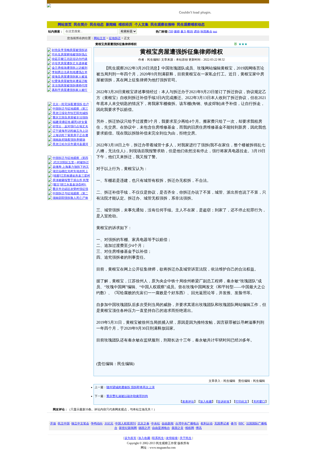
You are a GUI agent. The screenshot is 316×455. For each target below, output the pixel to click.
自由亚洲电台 (161, 428)
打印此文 (241, 401)
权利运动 (207, 423)
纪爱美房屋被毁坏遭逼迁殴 (69, 81)
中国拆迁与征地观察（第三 (70, 108)
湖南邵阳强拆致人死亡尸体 (70, 198)
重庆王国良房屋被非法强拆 (70, 117)
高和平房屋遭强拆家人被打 (69, 90)
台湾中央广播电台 (187, 423)
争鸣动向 (97, 423)
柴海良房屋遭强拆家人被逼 (69, 76)
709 (171, 31)
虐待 (197, 31)
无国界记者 (221, 423)
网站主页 (100, 38)
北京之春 (143, 423)
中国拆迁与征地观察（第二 (70, 193)
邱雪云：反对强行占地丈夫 (70, 126)
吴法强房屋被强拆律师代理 (69, 85)
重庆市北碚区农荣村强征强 (70, 189)
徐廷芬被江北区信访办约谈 (69, 59)
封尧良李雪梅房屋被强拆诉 (69, 50)
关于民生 (186, 438)
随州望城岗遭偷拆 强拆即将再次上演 (130, 387)
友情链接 (172, 438)
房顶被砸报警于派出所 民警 (71, 180)
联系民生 (158, 438)
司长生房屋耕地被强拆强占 (69, 54)
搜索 (146, 32)
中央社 (155, 423)
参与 (234, 423)
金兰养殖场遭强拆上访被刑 (69, 67)
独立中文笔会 (80, 423)
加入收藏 (206, 401)
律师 (177, 31)
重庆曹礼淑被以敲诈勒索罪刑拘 (127, 396)
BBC (241, 423)
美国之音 (177, 428)
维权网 (189, 428)
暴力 (183, 31)
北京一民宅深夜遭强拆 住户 (71, 104)
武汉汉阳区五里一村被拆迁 (71, 162)
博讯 (199, 428)
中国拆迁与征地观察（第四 (70, 158)
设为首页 (130, 438)
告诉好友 (224, 401)
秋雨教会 (206, 31)
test (215, 31)
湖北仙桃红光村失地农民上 (70, 171)
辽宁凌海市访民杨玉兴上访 (70, 131)
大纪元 (108, 423)
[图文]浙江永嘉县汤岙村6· (70, 184)
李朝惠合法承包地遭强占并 (69, 72)
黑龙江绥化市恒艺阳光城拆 (70, 113)
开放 (53, 423)
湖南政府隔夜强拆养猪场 (69, 139)
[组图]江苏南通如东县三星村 (71, 175)
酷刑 (190, 31)
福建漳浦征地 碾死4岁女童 (70, 122)
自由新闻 (168, 423)
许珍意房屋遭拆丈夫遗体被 (69, 63)
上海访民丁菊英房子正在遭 (70, 135)
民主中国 (64, 423)
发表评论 (188, 401)
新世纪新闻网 (128, 428)
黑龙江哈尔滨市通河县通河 (70, 144)
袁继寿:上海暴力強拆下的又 (71, 167)
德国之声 (144, 428)
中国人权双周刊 (125, 423)
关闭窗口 (259, 401)
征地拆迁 (115, 38)
